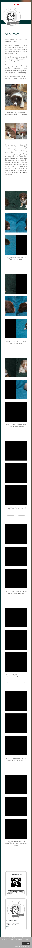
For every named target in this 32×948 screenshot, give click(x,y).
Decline (28, 943)
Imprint (27, 946)
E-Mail (7, 926)
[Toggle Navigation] (27, 18)
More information (19, 946)
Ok (23, 943)
